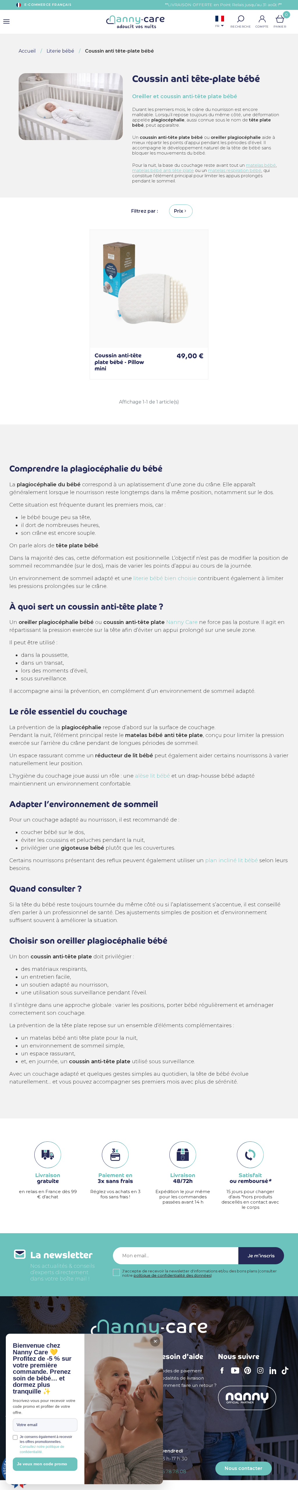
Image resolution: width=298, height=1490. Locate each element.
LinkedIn (274, 1374)
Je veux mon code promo (42, 1464)
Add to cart (196, 336)
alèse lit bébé (152, 776)
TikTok (286, 1374)
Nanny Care (182, 622)
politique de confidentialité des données (172, 1275)
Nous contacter (243, 1468)
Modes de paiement (179, 1371)
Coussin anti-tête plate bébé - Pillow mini (119, 362)
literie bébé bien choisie (164, 578)
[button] (240, 19)
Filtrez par (144, 211)
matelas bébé (261, 165)
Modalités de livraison (180, 1378)
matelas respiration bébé (234, 170)
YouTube (236, 1374)
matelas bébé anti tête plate (163, 170)
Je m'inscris (261, 1256)
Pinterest (249, 1374)
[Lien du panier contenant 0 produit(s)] (280, 19)
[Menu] (6, 22)
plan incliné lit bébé (231, 860)
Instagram (262, 1374)
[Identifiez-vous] (262, 19)
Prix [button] (178, 211)
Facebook (224, 1374)
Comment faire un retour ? (187, 1385)
